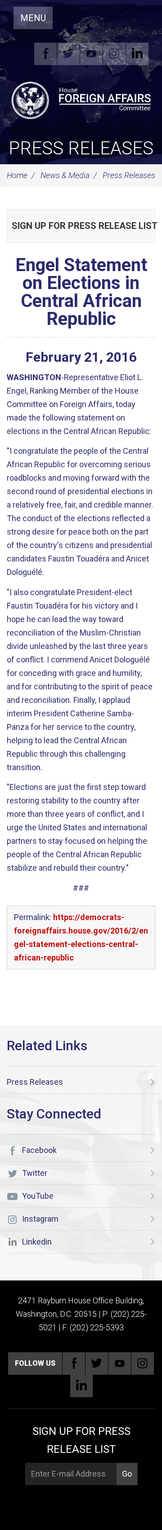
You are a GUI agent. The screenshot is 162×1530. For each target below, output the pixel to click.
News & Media (65, 175)
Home (17, 175)
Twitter (68, 54)
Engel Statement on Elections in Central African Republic (81, 291)
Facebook (45, 54)
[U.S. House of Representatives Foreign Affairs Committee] (81, 99)
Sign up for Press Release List (83, 225)
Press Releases (81, 148)
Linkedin (137, 54)
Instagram (114, 54)
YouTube (91, 54)
